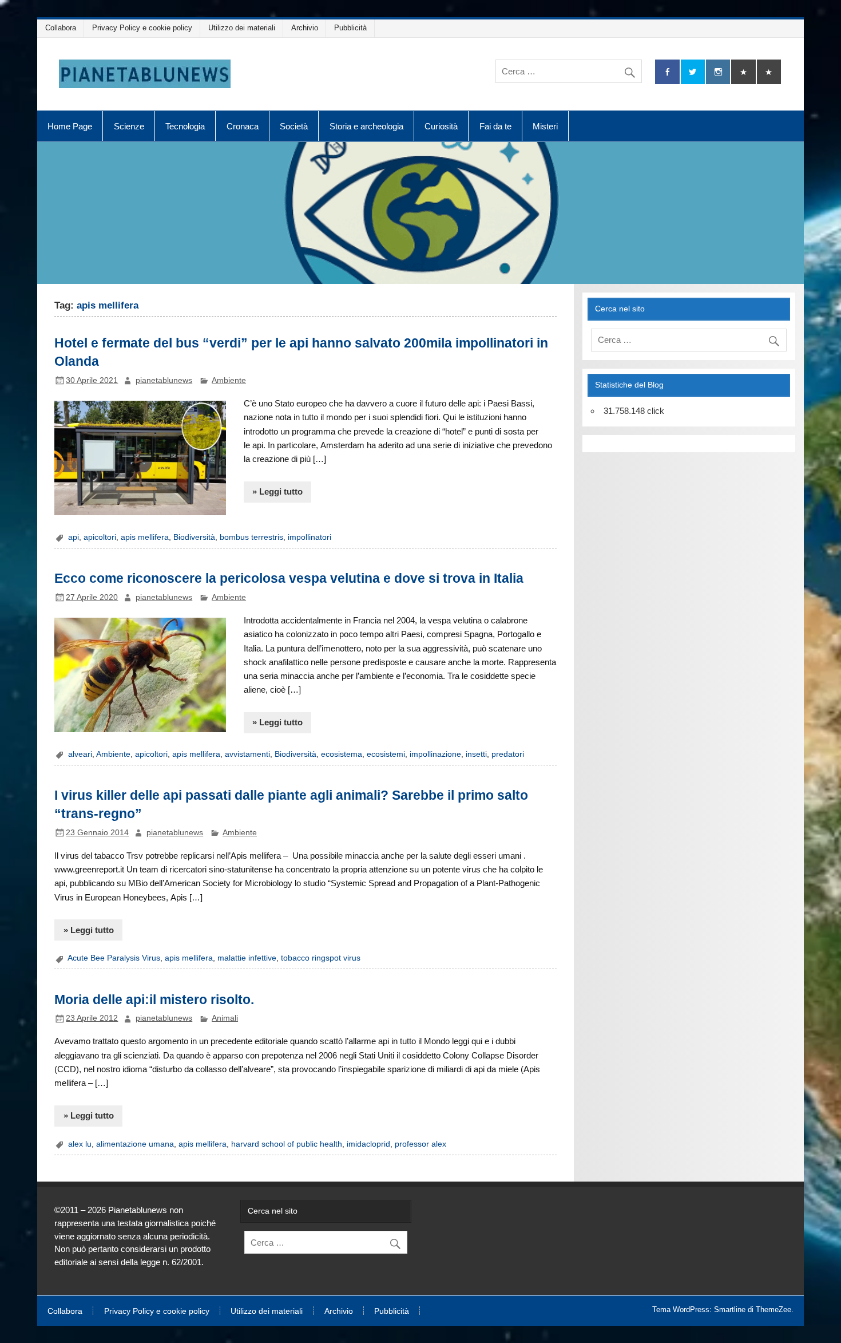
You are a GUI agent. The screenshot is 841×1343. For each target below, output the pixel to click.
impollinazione (435, 754)
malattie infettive (246, 958)
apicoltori (100, 537)
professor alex (420, 1144)
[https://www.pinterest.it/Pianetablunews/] (743, 72)
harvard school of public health (286, 1144)
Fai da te (495, 126)
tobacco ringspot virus (320, 958)
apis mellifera (145, 537)
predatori (507, 754)
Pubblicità (350, 27)
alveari (80, 754)
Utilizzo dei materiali (241, 27)
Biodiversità (194, 537)
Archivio (304, 27)
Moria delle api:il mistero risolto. (154, 999)
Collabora (60, 27)
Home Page (69, 126)
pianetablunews (164, 380)
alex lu (80, 1144)
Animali (225, 1018)
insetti (476, 754)
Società (294, 126)
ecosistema (341, 754)
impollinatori (309, 537)
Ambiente (229, 380)
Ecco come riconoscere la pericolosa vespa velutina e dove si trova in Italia (288, 578)
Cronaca (243, 126)
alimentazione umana (135, 1144)
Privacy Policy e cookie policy (142, 27)
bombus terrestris (251, 537)
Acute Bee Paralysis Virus (114, 958)
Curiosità (441, 126)
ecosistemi (386, 754)
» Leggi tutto (277, 491)
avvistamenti (247, 754)
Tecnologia (185, 126)
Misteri (545, 126)
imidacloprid (368, 1144)
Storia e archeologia (366, 126)
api (73, 537)
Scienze (129, 126)
